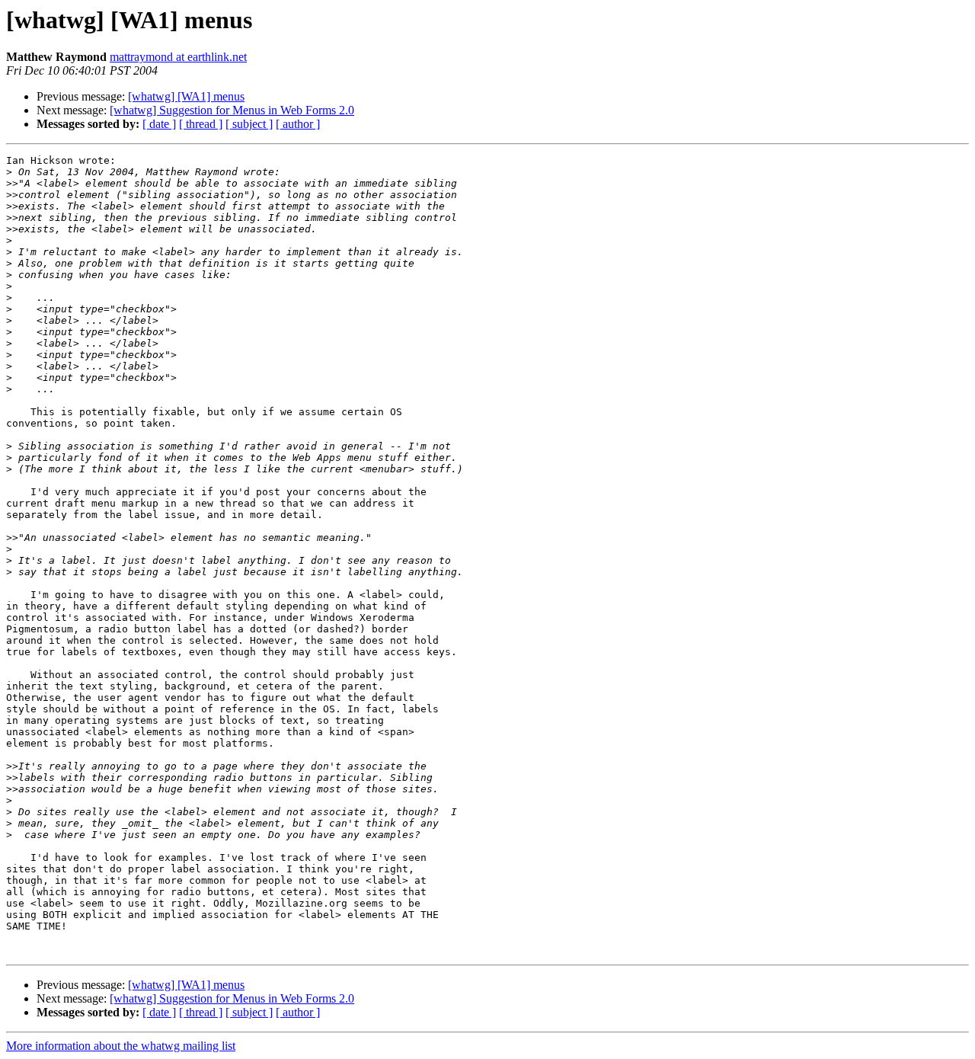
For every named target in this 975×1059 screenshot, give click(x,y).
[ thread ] (200, 123)
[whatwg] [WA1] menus (186, 96)
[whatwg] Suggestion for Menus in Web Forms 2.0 (232, 110)
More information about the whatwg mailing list (120, 1045)
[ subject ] (249, 123)
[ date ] (159, 123)
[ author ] (298, 123)
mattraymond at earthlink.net (178, 56)
